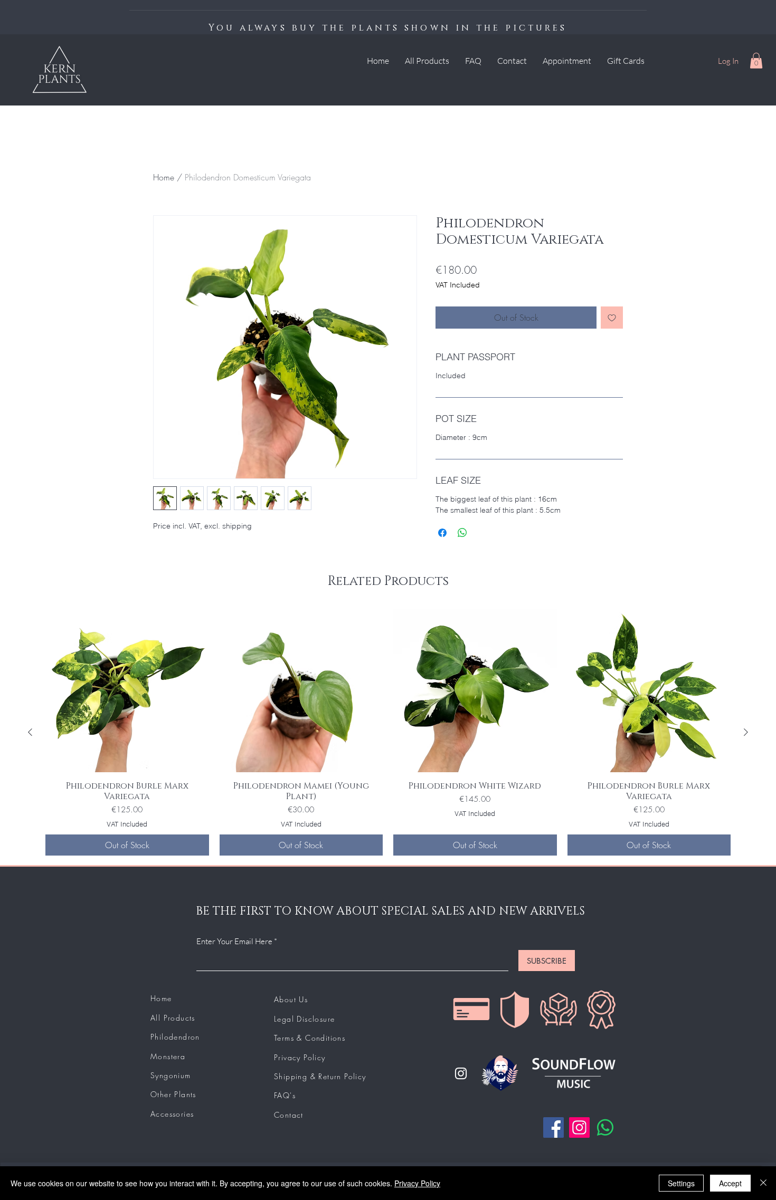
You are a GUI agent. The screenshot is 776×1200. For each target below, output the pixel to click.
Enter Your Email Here (234, 941)
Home (163, 177)
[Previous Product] (30, 732)
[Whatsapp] (605, 1127)
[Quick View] (127, 690)
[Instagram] (461, 1073)
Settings (681, 1183)
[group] (388, 732)
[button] (756, 61)
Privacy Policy (417, 1183)
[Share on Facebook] (442, 532)
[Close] (763, 1183)
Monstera (167, 1056)
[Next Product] (746, 732)
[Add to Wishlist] (612, 317)
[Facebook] (553, 1127)
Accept (730, 1183)
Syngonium (170, 1075)
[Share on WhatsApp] (462, 532)
